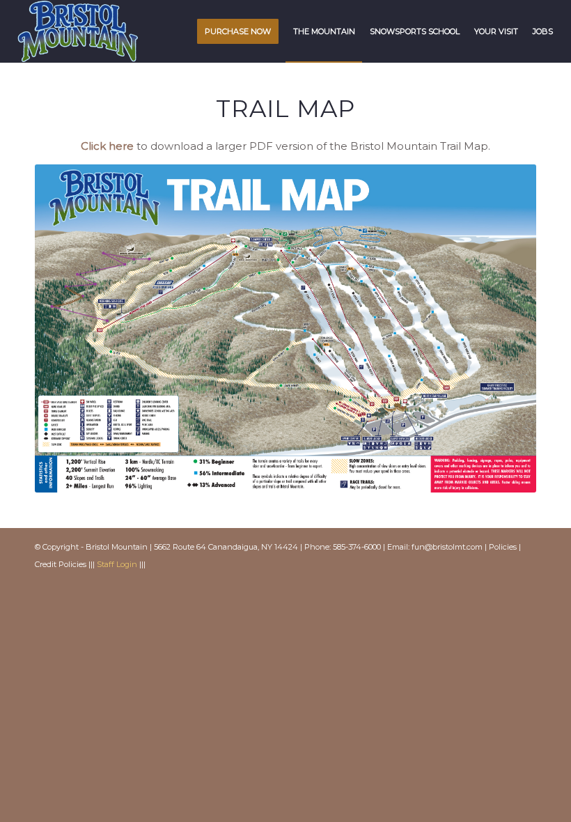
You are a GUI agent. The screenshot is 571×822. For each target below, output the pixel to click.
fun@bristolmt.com (447, 547)
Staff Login (117, 564)
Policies (503, 547)
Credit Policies (60, 564)
